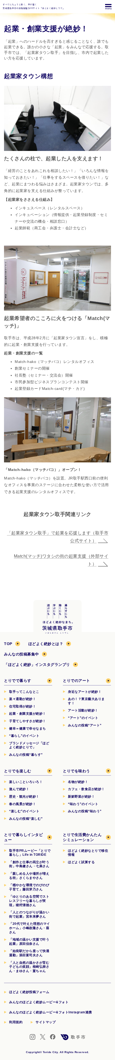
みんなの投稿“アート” (85, 725)
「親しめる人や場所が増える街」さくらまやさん (29, 876)
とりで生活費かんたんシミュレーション (82, 837)
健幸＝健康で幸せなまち (27, 728)
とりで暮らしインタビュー (23, 837)
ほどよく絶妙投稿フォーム (29, 992)
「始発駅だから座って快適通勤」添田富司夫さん (29, 953)
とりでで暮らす (17, 680)
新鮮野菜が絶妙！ (81, 796)
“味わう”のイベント (83, 804)
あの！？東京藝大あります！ (86, 701)
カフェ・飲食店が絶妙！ (86, 789)
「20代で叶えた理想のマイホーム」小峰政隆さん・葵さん (29, 928)
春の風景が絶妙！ (22, 804)
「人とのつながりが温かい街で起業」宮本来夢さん (29, 914)
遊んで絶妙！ (19, 789)
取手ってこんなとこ (24, 692)
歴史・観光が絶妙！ (24, 796)
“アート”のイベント (83, 718)
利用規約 (15, 1022)
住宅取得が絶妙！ (22, 706)
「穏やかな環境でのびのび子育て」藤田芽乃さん (29, 887)
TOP (8, 644)
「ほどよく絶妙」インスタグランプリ (37, 664)
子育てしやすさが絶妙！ (27, 721)
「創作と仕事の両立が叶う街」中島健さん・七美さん (29, 864)
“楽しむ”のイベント (24, 811)
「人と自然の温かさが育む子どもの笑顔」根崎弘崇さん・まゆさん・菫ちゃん (29, 967)
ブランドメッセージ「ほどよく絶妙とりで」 (29, 745)
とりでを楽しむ (17, 771)
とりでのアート (76, 680)
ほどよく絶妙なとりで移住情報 (88, 853)
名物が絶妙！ (78, 782)
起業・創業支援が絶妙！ (27, 713)
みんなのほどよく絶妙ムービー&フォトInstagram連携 (50, 1012)
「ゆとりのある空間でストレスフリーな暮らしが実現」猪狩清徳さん (29, 901)
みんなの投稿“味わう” (85, 811)
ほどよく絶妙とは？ (45, 644)
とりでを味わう (76, 771)
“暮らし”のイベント (24, 736)
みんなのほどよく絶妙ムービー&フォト (38, 1002)
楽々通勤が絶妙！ (22, 699)
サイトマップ (46, 1022)
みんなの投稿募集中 (21, 654)
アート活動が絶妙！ (83, 710)
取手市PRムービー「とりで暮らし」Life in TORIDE (30, 853)
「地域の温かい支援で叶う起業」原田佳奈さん (29, 942)
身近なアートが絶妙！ (84, 692)
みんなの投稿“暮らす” (26, 755)
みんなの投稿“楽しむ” (26, 819)
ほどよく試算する (81, 862)
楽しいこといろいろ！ (26, 782)
